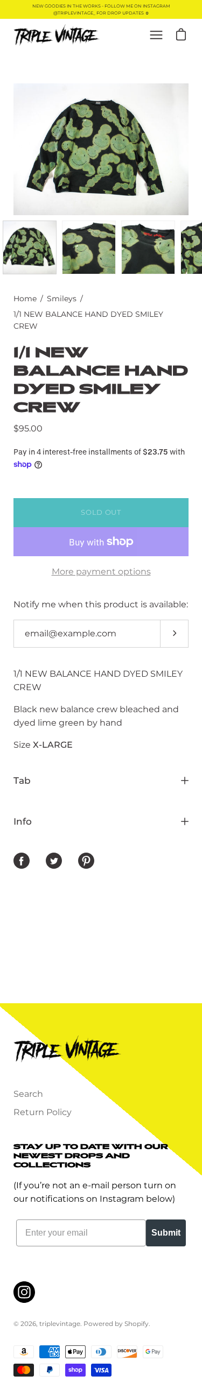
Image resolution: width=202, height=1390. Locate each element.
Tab (22, 780)
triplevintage (59, 1324)
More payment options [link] (101, 571)
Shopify (136, 1324)
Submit (165, 1232)
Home (25, 298)
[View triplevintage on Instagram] (24, 1292)
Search (28, 1094)
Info (22, 821)
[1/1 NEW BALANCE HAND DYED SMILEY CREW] (30, 247)
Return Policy (42, 1112)
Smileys (61, 298)
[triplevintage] (56, 35)
